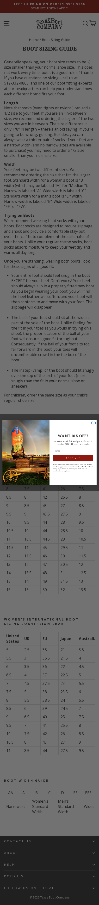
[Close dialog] (93, 423)
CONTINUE (73, 458)
